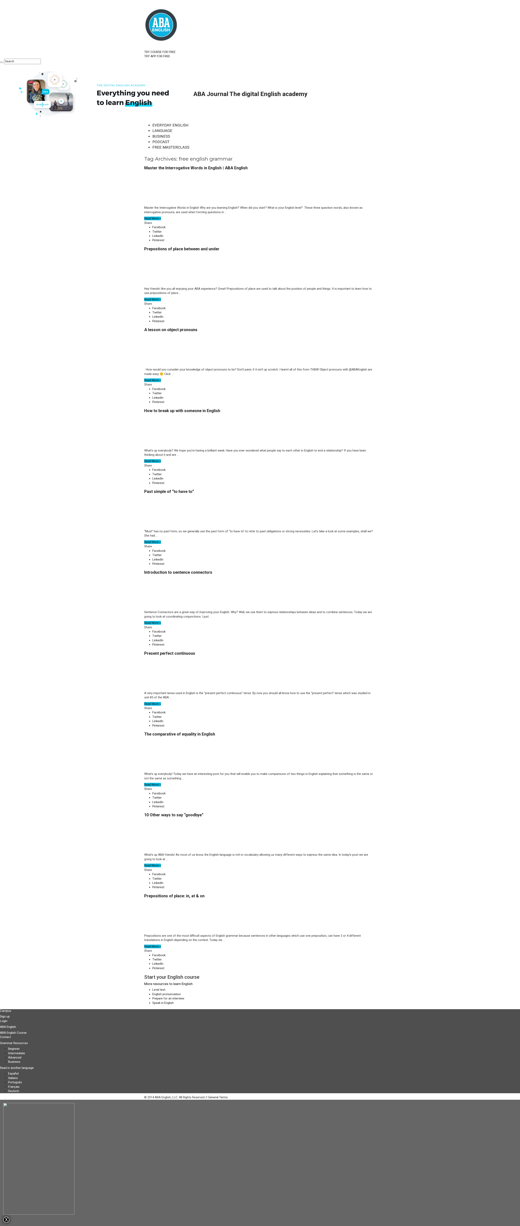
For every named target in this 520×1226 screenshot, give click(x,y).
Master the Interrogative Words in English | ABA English (196, 167)
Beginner (14, 1049)
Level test (158, 990)
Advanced (14, 1057)
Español (13, 1073)
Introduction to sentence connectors (178, 572)
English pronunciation (166, 994)
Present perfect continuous (169, 653)
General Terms (218, 1097)
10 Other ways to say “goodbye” (174, 814)
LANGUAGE (162, 130)
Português (15, 1082)
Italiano (13, 1078)
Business (14, 1062)
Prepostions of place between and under (181, 248)
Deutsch (13, 1091)
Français (14, 1087)
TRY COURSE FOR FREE (160, 52)
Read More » (152, 218)
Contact (5, 1037)
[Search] (1, 62)
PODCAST (161, 141)
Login (3, 1021)
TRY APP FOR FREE (157, 56)
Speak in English (163, 1003)
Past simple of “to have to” (169, 491)
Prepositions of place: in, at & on (174, 895)
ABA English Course (13, 1033)
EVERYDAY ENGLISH (170, 125)
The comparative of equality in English (179, 734)
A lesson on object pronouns (170, 329)
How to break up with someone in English (182, 410)
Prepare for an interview (168, 998)
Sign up (5, 1016)
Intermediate (16, 1053)
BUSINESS (161, 136)
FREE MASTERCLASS (170, 147)
